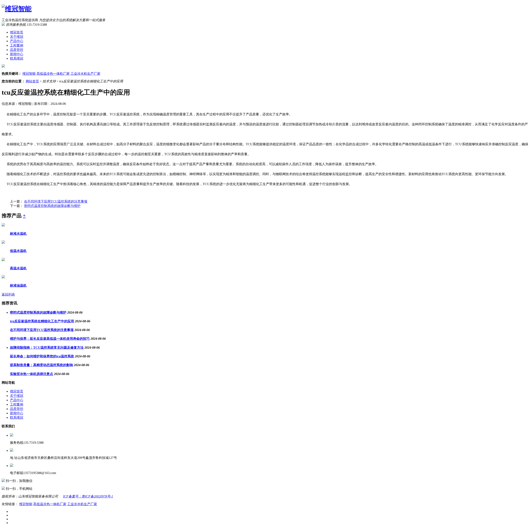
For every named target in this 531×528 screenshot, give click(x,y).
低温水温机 (18, 251)
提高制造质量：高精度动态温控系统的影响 (41, 365)
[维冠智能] (17, 8)
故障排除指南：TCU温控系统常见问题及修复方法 (47, 347)
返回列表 (8, 294)
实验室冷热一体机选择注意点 (31, 374)
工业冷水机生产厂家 (85, 73)
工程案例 (16, 45)
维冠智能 (29, 73)
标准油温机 (18, 285)
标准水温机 (18, 233)
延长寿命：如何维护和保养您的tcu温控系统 (42, 356)
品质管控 (16, 49)
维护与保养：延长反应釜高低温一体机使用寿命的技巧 (50, 338)
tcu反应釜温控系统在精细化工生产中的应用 (42, 321)
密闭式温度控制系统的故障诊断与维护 (52, 206)
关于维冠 (16, 36)
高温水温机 (18, 268)
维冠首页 (16, 32)
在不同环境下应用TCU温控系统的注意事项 (55, 201)
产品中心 (16, 41)
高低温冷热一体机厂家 (53, 73)
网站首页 (32, 81)
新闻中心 (16, 54)
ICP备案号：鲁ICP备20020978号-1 (88, 496)
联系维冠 (16, 58)
